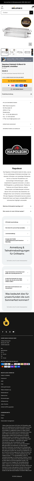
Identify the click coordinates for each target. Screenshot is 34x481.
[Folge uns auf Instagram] (10, 332)
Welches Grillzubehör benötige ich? (13, 206)
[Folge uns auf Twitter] (6, 332)
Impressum (4, 378)
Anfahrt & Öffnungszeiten (7, 407)
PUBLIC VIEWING (5, 375)
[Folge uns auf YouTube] (13, 332)
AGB (2, 381)
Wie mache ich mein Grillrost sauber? (13, 211)
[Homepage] (6, 317)
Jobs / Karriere (4, 404)
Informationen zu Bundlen (11, 128)
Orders (2, 415)
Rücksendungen (5, 398)
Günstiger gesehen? (9, 124)
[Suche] (31, 12)
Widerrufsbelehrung (6, 389)
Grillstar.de (19, 476)
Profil (2, 418)
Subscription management (7, 421)
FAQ (2, 384)
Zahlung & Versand (5, 387)
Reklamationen (4, 392)
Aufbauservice (4, 401)
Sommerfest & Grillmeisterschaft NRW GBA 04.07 (17, 2)
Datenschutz (4, 395)
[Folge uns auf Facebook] (3, 332)
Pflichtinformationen (10, 102)
